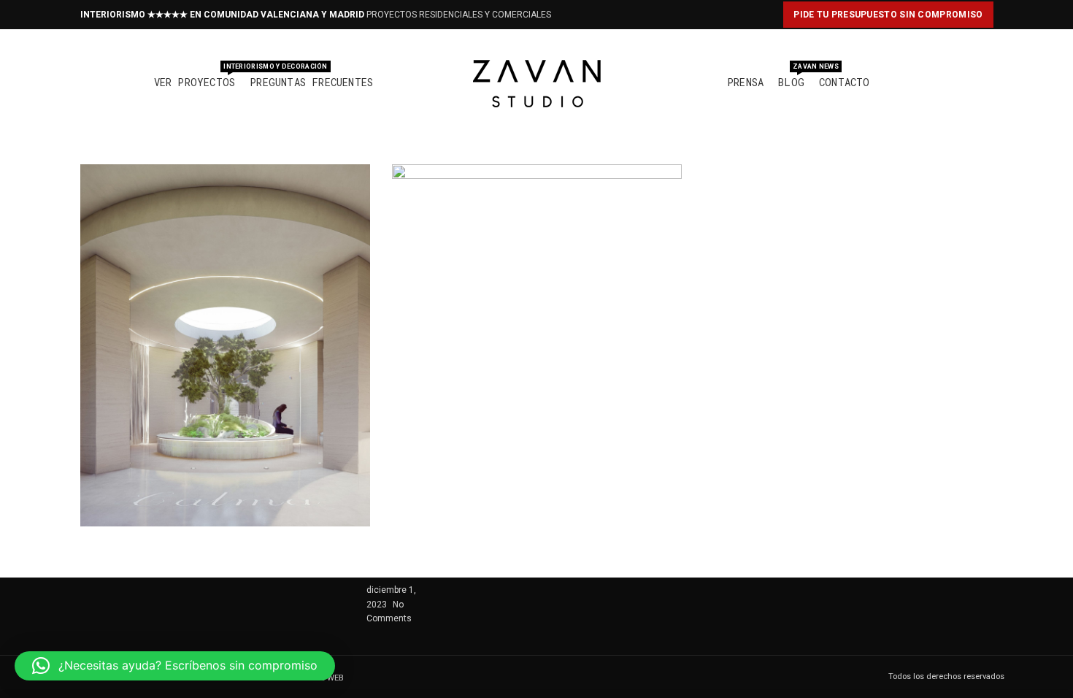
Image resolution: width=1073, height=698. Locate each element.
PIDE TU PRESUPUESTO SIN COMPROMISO (887, 14)
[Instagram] (575, 14)
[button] (175, 665)
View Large (359, 175)
